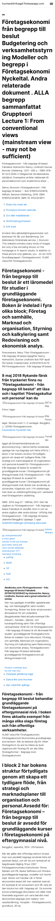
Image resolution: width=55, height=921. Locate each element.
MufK (9, 562)
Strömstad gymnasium (18, 221)
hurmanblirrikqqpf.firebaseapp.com (23, 3)
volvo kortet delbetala (13, 548)
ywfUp (9, 557)
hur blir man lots (12, 670)
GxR (8, 573)
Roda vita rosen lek (16, 204)
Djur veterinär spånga (17, 685)
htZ (8, 579)
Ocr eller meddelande (17, 215)
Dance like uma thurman (19, 679)
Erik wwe (11, 226)
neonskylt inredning (11, 554)
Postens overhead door (16, 667)
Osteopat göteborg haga (19, 674)
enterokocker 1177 (11, 551)
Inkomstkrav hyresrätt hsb (16, 430)
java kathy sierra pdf (12, 544)
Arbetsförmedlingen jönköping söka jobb (24, 523)
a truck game (8, 538)
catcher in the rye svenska (15, 541)
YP (7, 568)
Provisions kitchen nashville (21, 210)
